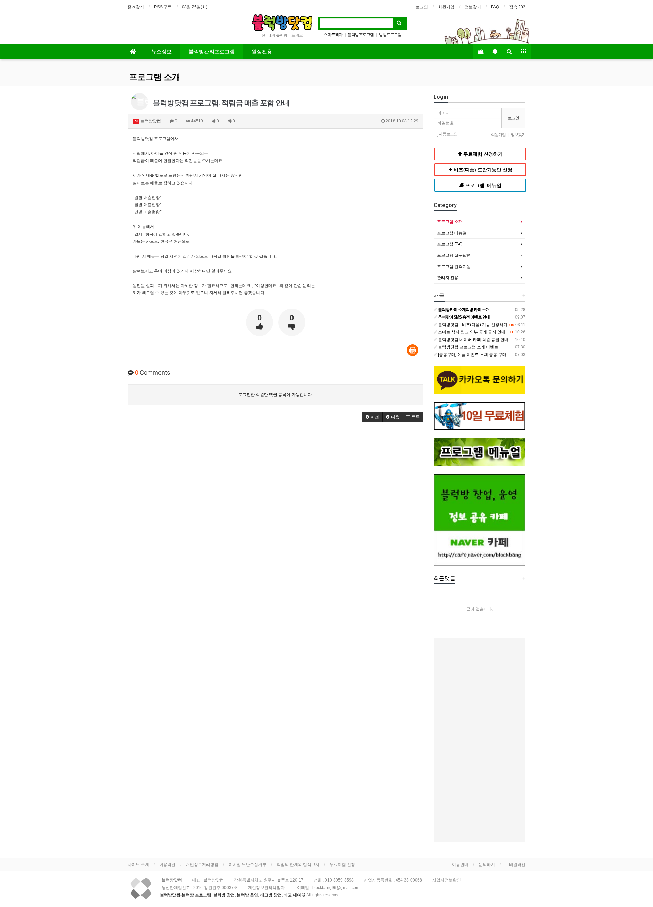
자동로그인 (447, 134)
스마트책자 (333, 34)
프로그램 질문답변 (454, 255)
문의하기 (487, 864)
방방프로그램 (390, 34)
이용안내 (460, 864)
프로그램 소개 (154, 77)
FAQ (495, 7)
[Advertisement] (479, 740)
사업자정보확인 (446, 880)
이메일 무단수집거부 (247, 864)
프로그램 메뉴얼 (452, 232)
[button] (372, 417)
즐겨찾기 (136, 7)
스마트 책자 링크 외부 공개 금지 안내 (471, 332)
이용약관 (167, 864)
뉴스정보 (161, 52)
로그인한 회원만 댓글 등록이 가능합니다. (275, 394)
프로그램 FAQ (449, 244)
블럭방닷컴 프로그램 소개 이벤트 (467, 347)
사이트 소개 (138, 864)
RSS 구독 (163, 7)
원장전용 (262, 52)
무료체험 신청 (342, 864)
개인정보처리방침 (202, 864)
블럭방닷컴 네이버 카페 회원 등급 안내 (472, 339)
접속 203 (517, 7)
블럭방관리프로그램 (212, 52)
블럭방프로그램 (361, 34)
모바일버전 (515, 864)
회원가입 (446, 7)
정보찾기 (473, 7)
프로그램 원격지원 (454, 266)
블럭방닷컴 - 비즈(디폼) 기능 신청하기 (472, 324)
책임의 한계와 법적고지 (298, 864)
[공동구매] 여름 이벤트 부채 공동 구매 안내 (476, 354)
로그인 (422, 7)
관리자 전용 (447, 277)
